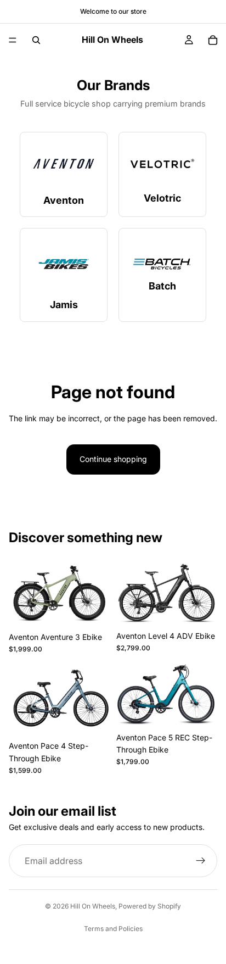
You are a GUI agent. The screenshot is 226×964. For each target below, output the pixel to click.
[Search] (36, 40)
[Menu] (12, 40)
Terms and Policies (113, 928)
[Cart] (213, 40)
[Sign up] (200, 861)
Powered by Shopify (149, 906)
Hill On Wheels (92, 906)
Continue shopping (113, 459)
